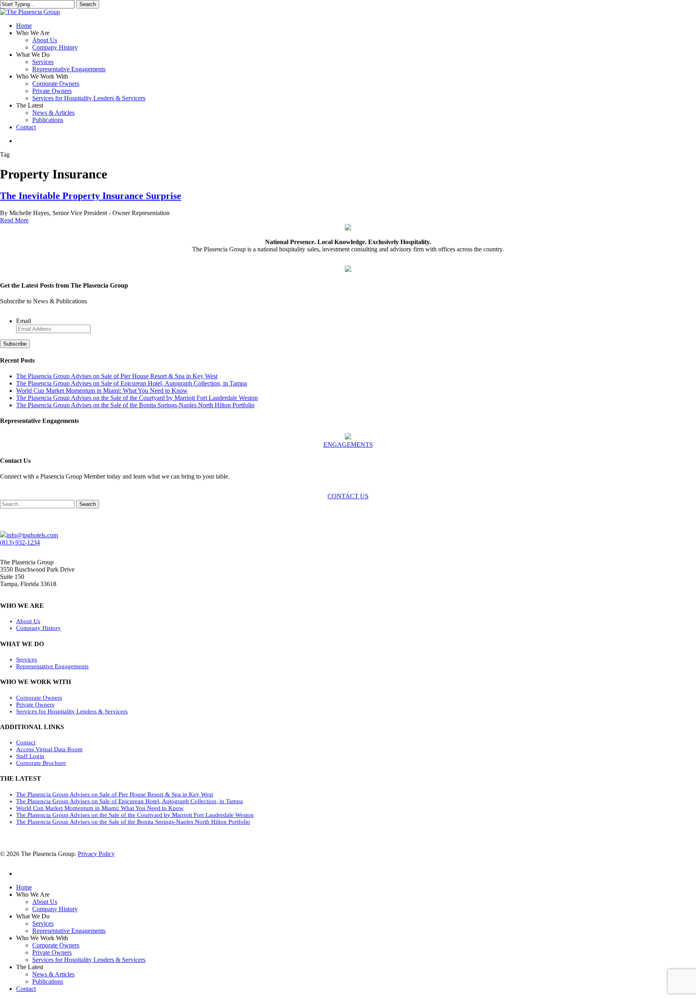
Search (87, 4)
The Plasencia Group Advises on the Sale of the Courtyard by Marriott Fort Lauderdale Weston (137, 397)
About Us (28, 621)
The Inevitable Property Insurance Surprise (90, 196)
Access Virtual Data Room (49, 749)
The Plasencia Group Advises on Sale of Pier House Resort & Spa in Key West (117, 376)
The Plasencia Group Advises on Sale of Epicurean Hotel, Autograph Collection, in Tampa (131, 383)
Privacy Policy (96, 853)
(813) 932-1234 (20, 542)
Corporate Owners (39, 697)
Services (26, 659)
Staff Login (30, 756)
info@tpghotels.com (32, 535)
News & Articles (53, 974)
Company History (38, 628)
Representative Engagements (52, 666)
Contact (25, 742)
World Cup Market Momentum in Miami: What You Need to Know (102, 390)
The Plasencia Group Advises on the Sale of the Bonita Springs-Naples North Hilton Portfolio (135, 405)
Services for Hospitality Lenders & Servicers (72, 711)
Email (23, 320)
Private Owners (35, 704)
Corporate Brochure (41, 763)
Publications (47, 981)
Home (24, 887)
